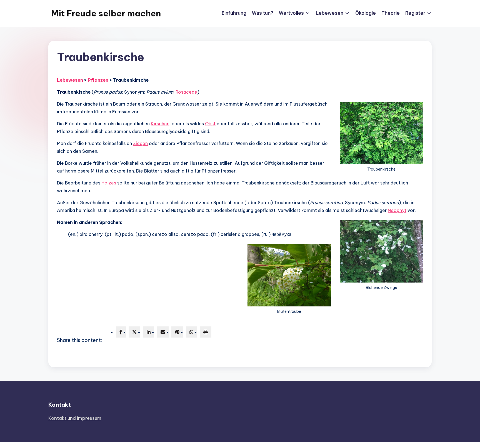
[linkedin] (148, 332)
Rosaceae (186, 92)
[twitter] (134, 332)
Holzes (108, 183)
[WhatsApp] (191, 332)
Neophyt (397, 210)
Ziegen (140, 143)
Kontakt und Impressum (74, 418)
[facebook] (121, 332)
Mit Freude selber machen (106, 13)
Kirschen (160, 123)
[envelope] (163, 332)
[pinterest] (177, 332)
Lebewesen (70, 80)
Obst (210, 123)
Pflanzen (98, 80)
